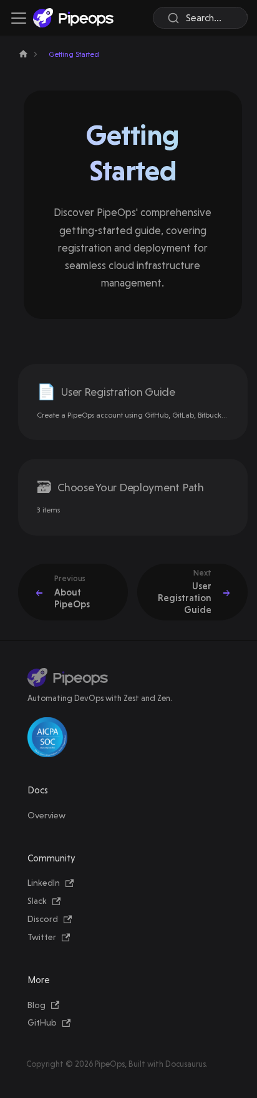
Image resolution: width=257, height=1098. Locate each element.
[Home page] (23, 54)
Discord (42, 919)
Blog (36, 1005)
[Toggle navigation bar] (18, 18)
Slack (37, 901)
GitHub (42, 1022)
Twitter (41, 937)
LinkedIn (43, 883)
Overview (46, 815)
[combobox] (200, 17)
